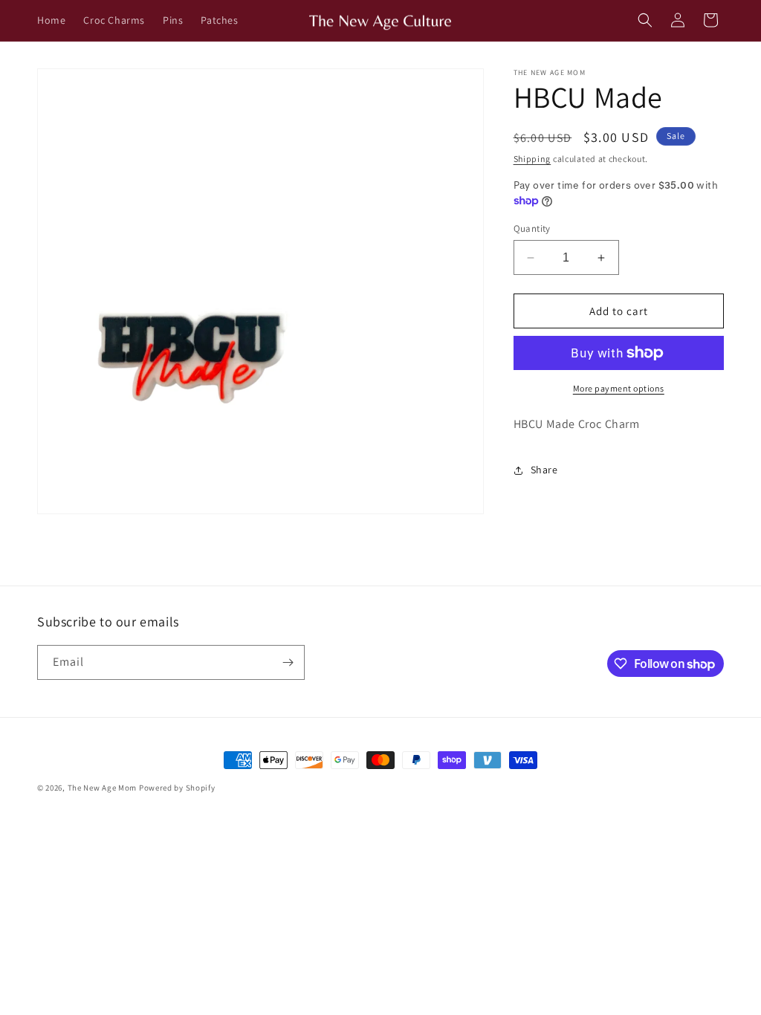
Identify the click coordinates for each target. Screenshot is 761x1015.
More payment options (618, 388)
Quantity (532, 228)
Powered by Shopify (177, 787)
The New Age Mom (102, 787)
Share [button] (544, 469)
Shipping (532, 158)
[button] (645, 20)
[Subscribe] (287, 662)
